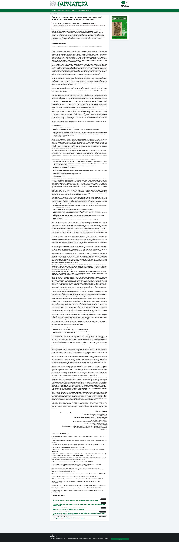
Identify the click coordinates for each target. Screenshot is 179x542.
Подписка (68, 10)
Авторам (73, 10)
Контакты (88, 10)
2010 (51, 13)
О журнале (53, 10)
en (127, 2)
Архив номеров (60, 10)
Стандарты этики (81, 10)
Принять (120, 539)
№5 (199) (55, 13)
